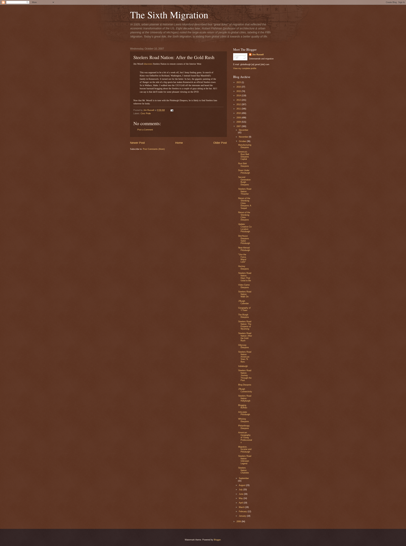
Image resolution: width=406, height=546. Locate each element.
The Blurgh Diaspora (243, 315)
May (241, 498)
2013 (239, 100)
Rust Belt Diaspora (243, 164)
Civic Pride (146, 113)
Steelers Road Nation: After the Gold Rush (245, 337)
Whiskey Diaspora (243, 420)
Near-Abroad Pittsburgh (244, 248)
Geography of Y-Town (244, 309)
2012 (239, 104)
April (241, 503)
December (243, 130)
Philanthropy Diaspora (244, 427)
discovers (148, 64)
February (243, 511)
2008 (239, 122)
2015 (239, 91)
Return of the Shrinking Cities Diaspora (244, 216)
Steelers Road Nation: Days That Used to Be (244, 277)
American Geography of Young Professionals (245, 437)
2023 (239, 82)
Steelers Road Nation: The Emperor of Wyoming (244, 325)
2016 (239, 87)
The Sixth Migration (169, 14)
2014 (239, 95)
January (243, 516)
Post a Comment (145, 129)
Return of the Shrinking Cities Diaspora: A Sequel (244, 203)
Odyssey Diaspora (243, 346)
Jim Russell (258, 54)
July (241, 489)
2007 (239, 126)
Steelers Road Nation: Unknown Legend (244, 460)
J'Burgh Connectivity (245, 390)
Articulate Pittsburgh (244, 413)
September (244, 478)
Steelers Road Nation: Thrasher (244, 191)
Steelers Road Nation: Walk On (244, 294)
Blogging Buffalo (242, 406)
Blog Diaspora (244, 385)
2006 (239, 521)
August (242, 485)
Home (179, 142)
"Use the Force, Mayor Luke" (242, 258)
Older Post (220, 142)
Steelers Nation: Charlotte (243, 470)
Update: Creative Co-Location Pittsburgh (245, 228)
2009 (239, 117)
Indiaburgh (243, 366)
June (241, 494)
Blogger (217, 540)
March (242, 507)
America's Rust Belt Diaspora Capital (243, 155)
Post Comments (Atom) (154, 149)
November (244, 137)
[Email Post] (171, 110)
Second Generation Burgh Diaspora (244, 181)
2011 (239, 109)
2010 (239, 113)
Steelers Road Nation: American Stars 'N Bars (244, 357)
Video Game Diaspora (244, 286)
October (243, 141)
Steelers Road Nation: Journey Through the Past (245, 375)
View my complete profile (244, 68)
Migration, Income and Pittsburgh (244, 449)
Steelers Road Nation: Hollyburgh (244, 398)
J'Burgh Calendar (243, 302)
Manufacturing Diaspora (244, 146)
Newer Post (137, 142)
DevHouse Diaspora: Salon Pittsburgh (244, 239)
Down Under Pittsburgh (244, 171)
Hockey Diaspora (243, 267)
